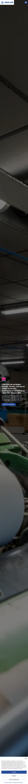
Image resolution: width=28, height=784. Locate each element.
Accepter (14, 772)
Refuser (14, 775)
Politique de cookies (8, 782)
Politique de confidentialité (18, 782)
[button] (26, 758)
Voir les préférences (14, 779)
